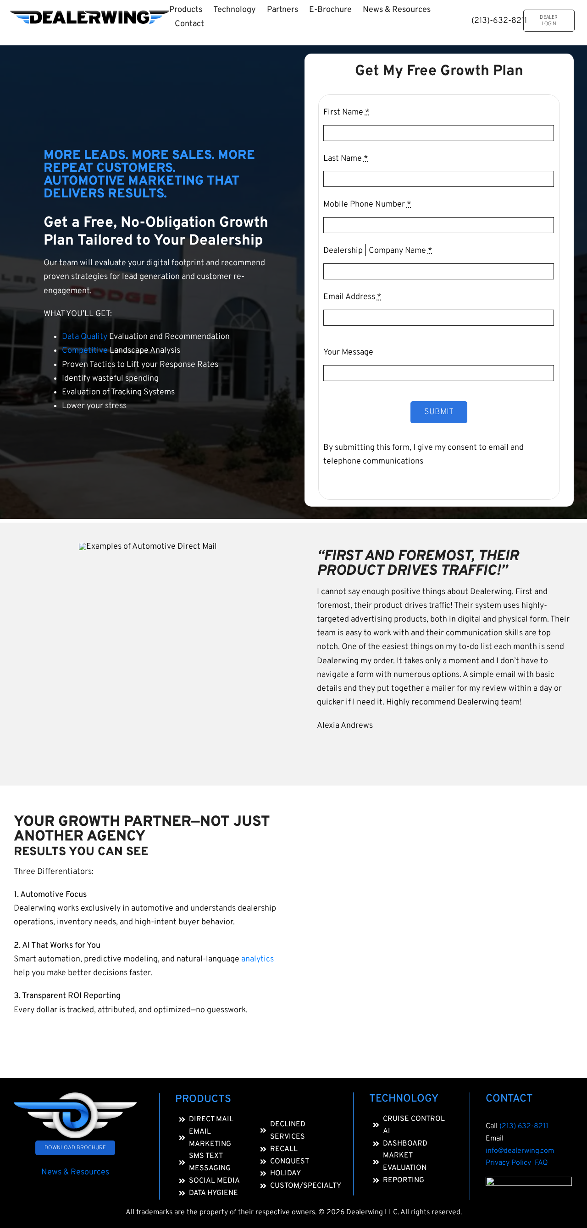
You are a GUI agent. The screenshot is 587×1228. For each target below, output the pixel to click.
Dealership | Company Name (377, 251)
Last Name (345, 158)
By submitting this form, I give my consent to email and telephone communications (423, 454)
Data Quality (84, 337)
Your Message (348, 352)
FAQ (541, 1163)
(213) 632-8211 (523, 1126)
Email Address (352, 297)
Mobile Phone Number (367, 204)
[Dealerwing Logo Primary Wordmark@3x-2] (89, 14)
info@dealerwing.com (520, 1151)
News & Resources (75, 1172)
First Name (346, 112)
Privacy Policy (510, 1163)
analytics (257, 959)
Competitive (85, 350)
